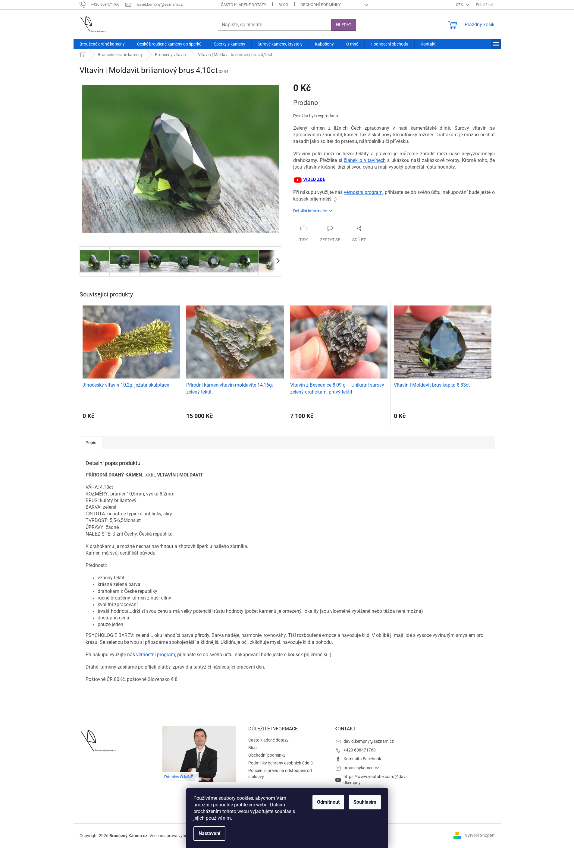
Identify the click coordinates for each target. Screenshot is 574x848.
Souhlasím (364, 802)
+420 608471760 (359, 750)
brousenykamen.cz (361, 767)
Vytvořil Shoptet (480, 835)
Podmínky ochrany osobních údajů (280, 763)
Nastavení (209, 833)
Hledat (343, 24)
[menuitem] (102, 44)
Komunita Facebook (362, 758)
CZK (460, 4)
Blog (283, 4)
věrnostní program (363, 192)
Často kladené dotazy (243, 4)
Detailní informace (310, 210)
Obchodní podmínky (320, 4)
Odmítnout (328, 802)
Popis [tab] (91, 442)
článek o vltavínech (364, 160)
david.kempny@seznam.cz (368, 741)
